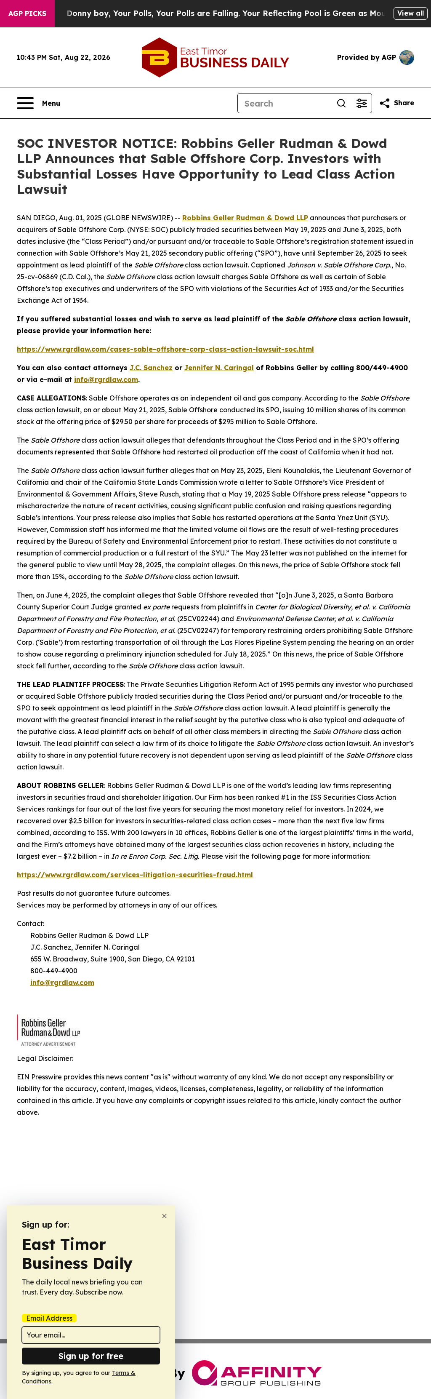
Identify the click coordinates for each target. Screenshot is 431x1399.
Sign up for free (91, 1356)
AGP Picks (27, 13)
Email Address (49, 1318)
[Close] (164, 1216)
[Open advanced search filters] (361, 103)
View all (410, 13)
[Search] (341, 103)
